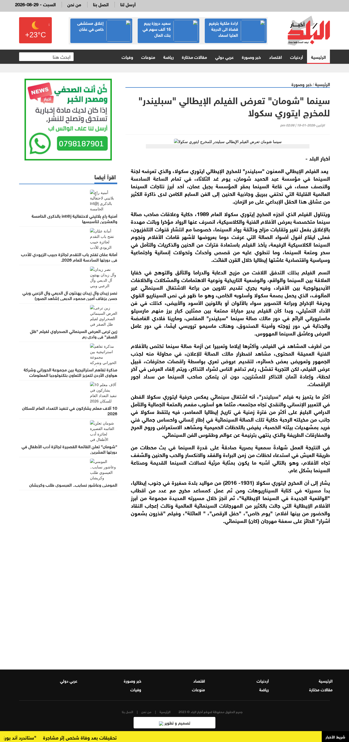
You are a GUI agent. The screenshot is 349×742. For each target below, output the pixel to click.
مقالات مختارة (194, 56)
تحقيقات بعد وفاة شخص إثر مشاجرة (87, 737)
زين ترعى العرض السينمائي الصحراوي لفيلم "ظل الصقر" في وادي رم (73, 333)
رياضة (168, 56)
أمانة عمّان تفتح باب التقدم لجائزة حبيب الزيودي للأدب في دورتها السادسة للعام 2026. (69, 256)
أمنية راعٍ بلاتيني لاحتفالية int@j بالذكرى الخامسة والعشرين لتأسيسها (74, 218)
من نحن (74, 4)
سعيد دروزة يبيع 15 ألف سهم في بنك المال (157, 28)
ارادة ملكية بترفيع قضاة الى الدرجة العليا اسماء (223, 28)
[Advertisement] (227, 593)
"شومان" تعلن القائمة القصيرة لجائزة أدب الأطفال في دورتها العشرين (69, 448)
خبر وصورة (251, 56)
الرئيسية (318, 56)
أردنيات (296, 56)
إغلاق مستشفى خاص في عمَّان (90, 25)
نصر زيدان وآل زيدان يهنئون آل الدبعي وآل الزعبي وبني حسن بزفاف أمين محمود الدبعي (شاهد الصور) (69, 295)
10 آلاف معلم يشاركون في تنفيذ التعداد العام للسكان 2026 (69, 410)
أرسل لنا (128, 4)
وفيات (127, 56)
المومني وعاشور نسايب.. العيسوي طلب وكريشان (73, 484)
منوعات (148, 56)
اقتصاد (275, 56)
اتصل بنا (101, 4)
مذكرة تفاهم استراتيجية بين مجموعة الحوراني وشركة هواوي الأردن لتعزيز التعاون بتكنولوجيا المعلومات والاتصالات (70, 375)
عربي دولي (224, 56)
